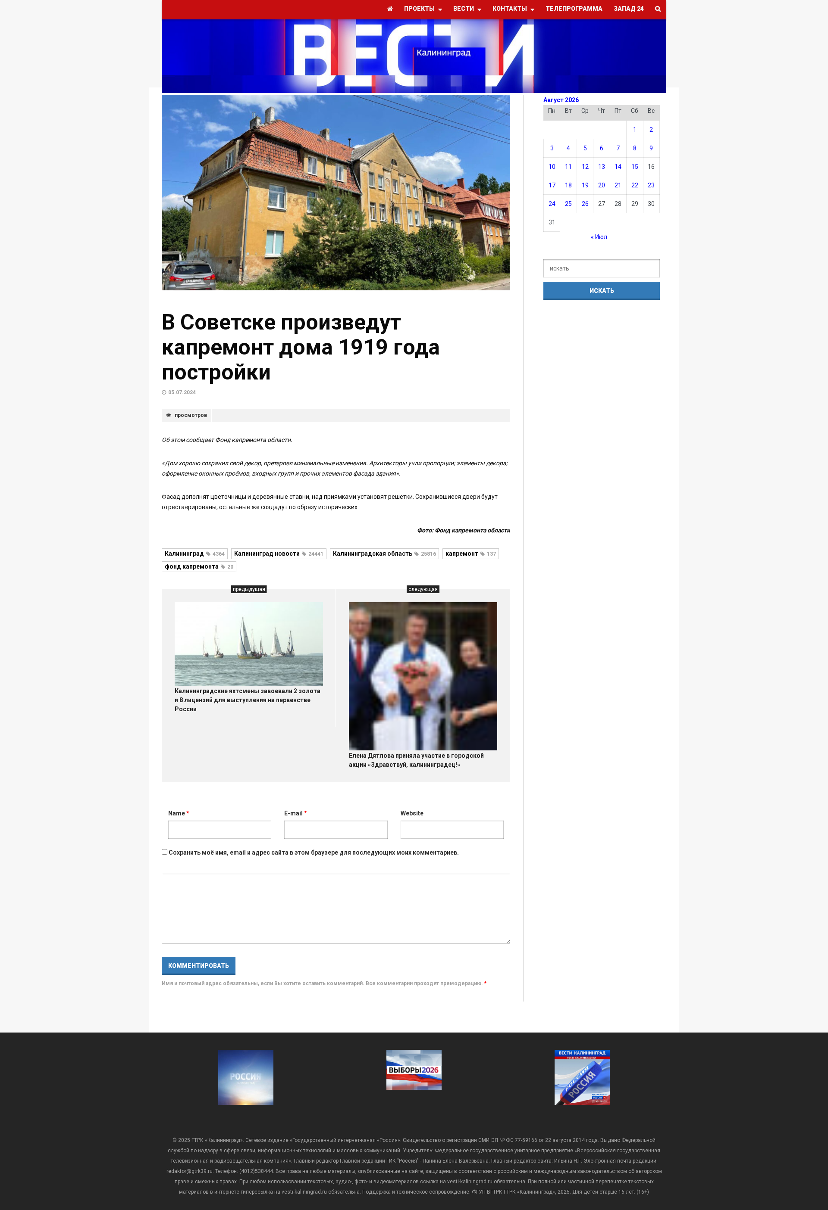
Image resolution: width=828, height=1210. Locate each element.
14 (618, 166)
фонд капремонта (199, 566)
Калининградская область (384, 553)
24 (552, 203)
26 (585, 203)
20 (601, 185)
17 (552, 185)
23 (651, 185)
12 (585, 166)
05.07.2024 (182, 392)
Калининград (195, 553)
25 (568, 203)
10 (552, 166)
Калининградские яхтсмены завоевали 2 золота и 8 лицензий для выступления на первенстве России (247, 699)
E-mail (295, 813)
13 (601, 166)
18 (568, 185)
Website (412, 813)
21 (618, 185)
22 (634, 185)
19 (585, 185)
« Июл (599, 236)
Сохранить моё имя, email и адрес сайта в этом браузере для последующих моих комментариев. (314, 852)
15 (634, 166)
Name (178, 813)
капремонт (470, 553)
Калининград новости (278, 553)
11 (568, 166)
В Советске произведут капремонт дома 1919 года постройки (301, 347)
